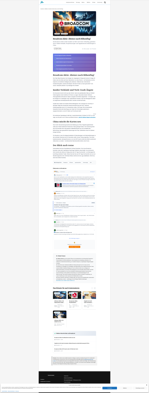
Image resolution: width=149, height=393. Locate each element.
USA (90, 162)
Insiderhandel (64, 33)
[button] (146, 385)
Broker (93, 2)
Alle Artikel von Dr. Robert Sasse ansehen (64, 280)
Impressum (17, 391)
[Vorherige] (92, 288)
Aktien (83, 2)
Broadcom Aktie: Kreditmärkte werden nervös (73, 301)
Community (99, 2)
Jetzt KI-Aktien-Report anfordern (87, 117)
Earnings (78, 2)
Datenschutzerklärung (11, 391)
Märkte (88, 2)
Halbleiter (46, 8)
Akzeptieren (109, 388)
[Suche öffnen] (104, 2)
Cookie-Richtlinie (4, 391)
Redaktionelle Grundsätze (45, 381)
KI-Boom (71, 162)
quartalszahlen (78, 162)
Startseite (42, 8)
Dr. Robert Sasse (57, 48)
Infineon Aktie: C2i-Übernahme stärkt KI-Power (59, 301)
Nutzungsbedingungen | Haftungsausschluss (72, 380)
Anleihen (71, 293)
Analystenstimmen (70, 2)
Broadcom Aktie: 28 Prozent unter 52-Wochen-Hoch (66, 349)
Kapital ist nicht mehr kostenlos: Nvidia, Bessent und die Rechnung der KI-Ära (89, 301)
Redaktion (42, 379)
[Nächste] (95, 288)
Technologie (85, 162)
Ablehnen (125, 388)
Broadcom (65, 162)
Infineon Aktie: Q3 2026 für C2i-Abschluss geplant (59, 321)
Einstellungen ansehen (140, 388)
